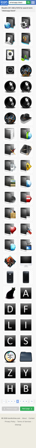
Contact (32, 418)
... (6, 401)
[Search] (28, 2)
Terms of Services (24, 422)
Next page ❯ (27, 409)
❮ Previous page (10, 409)
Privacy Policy (10, 422)
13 (32, 401)
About (24, 418)
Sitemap (18, 425)
